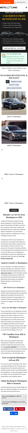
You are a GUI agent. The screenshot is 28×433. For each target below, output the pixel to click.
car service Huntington (10, 347)
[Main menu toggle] (26, 7)
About (7, 426)
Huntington (16, 70)
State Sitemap (17, 426)
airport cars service (6, 273)
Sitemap (11, 426)
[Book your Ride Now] (7, 2)
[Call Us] (21, 2)
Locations (9, 68)
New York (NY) (17, 68)
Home (3, 68)
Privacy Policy (10, 428)
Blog (3, 426)
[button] (1, 35)
